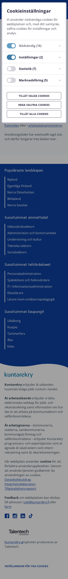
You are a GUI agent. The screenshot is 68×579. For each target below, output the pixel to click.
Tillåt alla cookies (34, 114)
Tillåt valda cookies (34, 96)
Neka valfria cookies (34, 105)
